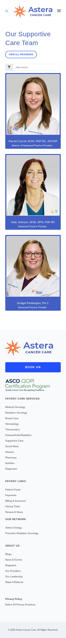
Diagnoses (11, 468)
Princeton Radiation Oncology (21, 533)
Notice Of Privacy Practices (20, 604)
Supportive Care (14, 440)
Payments (10, 495)
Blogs (8, 554)
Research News (14, 512)
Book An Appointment (33, 369)
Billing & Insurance (15, 500)
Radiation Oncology (16, 412)
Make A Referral (14, 582)
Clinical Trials (12, 506)
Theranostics (12, 429)
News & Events (13, 559)
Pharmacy (11, 457)
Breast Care (12, 418)
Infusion (9, 452)
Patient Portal (12, 489)
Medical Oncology (15, 407)
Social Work (11, 446)
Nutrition (10, 463)
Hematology (12, 423)
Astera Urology (13, 527)
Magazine (10, 565)
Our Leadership (14, 576)
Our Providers (13, 570)
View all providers (21, 54)
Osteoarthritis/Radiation (18, 435)
